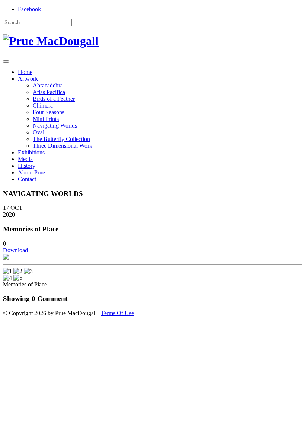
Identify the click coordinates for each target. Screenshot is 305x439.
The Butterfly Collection (61, 139)
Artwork (28, 79)
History (26, 166)
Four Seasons (48, 112)
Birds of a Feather (54, 99)
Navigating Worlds (55, 125)
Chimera (43, 105)
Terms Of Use (117, 313)
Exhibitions (31, 152)
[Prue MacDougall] (51, 41)
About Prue (31, 172)
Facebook (29, 9)
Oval (38, 132)
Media (25, 159)
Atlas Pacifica (49, 92)
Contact (27, 179)
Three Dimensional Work (62, 145)
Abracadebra (48, 85)
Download (15, 250)
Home (25, 72)
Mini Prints (46, 119)
